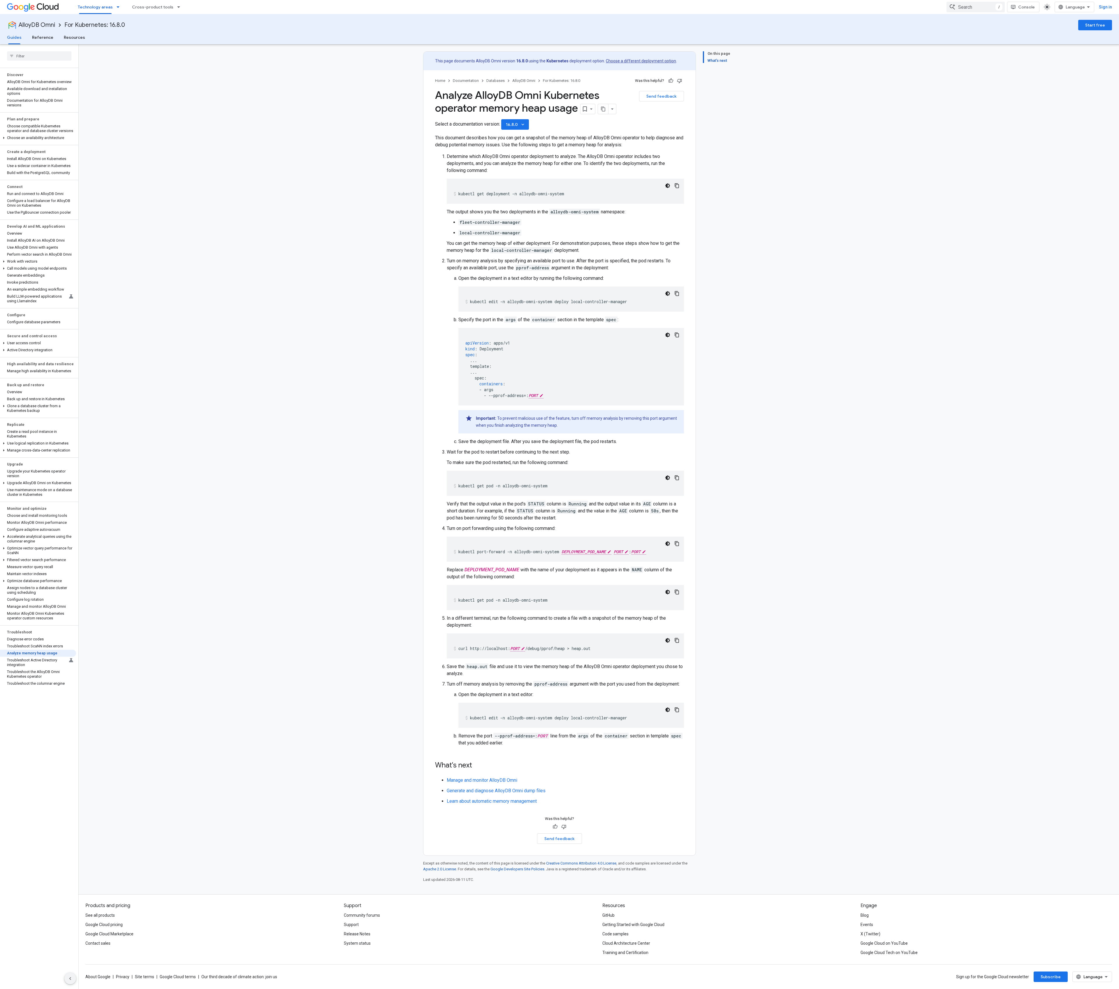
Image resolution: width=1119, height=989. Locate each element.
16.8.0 (515, 124)
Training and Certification (625, 952)
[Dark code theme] (667, 185)
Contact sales (97, 943)
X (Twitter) (870, 934)
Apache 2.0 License (439, 869)
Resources (74, 37)
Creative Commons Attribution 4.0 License (581, 863)
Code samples (615, 934)
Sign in (1105, 7)
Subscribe (1051, 976)
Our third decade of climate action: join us (239, 976)
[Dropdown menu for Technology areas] (120, 7)
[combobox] (975, 7)
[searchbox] (39, 56)
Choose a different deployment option (641, 61)
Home (440, 80)
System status (357, 943)
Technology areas (95, 7)
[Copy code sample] (677, 185)
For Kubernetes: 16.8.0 (94, 25)
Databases (495, 80)
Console (1026, 7)
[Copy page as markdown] (603, 109)
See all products (100, 915)
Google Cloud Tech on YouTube (889, 952)
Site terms (144, 976)
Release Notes (357, 934)
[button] (38, 137)
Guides (14, 37)
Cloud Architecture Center (626, 943)
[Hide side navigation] (70, 978)
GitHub (608, 915)
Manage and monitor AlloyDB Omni (482, 780)
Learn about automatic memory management (492, 801)
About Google (97, 976)
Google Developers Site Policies (517, 869)
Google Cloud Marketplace (109, 934)
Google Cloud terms (178, 976)
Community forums (362, 915)
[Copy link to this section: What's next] (478, 765)
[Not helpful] (679, 80)
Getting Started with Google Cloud (633, 924)
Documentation (466, 80)
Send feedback (661, 96)
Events (867, 924)
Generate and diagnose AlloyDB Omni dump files (496, 790)
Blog (865, 915)
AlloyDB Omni (37, 25)
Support (351, 924)
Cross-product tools (152, 7)
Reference (42, 37)
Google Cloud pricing (104, 924)
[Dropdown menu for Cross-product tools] (180, 7)
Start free (1095, 25)
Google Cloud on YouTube (884, 943)
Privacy (122, 976)
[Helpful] (670, 80)
